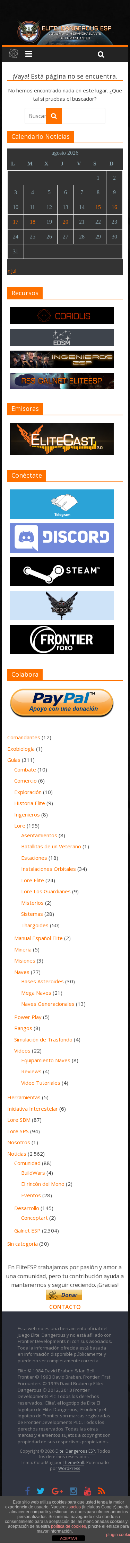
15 (98, 207)
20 (65, 222)
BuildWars (33, 1172)
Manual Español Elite (38, 938)
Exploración (28, 791)
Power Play (28, 1016)
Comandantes (23, 737)
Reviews (31, 1071)
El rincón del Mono (42, 1183)
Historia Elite (29, 803)
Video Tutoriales (40, 1082)
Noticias (16, 1153)
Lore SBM (19, 1119)
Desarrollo (26, 1207)
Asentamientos (39, 835)
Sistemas (32, 913)
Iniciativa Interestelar (32, 1108)
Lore (19, 825)
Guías (13, 759)
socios (75, 1507)
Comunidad (27, 1162)
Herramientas (24, 1097)
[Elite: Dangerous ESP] (65, 22)
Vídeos (22, 1050)
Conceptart (34, 1217)
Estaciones (34, 857)
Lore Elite (32, 880)
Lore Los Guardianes (46, 891)
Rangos (23, 1028)
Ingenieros (27, 814)
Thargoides (35, 925)
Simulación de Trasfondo (43, 1039)
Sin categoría (22, 1243)
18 (32, 222)
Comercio (25, 780)
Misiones (24, 960)
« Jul (11, 271)
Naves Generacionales (48, 1003)
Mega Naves (36, 992)
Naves (21, 971)
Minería (23, 949)
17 (15, 222)
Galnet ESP (27, 1230)
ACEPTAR (68, 1538)
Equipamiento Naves (45, 1060)
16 (114, 207)
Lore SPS (18, 1131)
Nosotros (18, 1142)
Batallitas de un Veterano (51, 846)
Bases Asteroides (42, 981)
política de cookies (68, 1526)
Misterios (32, 902)
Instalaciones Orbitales (48, 868)
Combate (25, 769)
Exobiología (21, 748)
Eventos (31, 1195)
